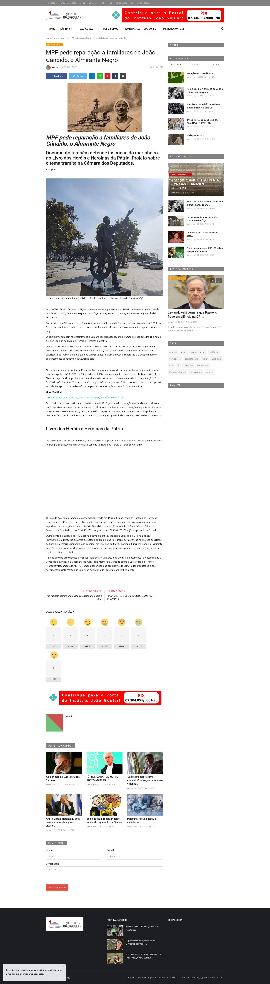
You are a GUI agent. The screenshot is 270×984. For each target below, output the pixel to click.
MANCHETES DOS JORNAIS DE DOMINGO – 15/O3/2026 (202, 121)
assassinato (196, 372)
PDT (171, 365)
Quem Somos (111, 28)
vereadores (175, 358)
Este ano (214, 64)
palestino (188, 365)
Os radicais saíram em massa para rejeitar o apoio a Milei (74, 598)
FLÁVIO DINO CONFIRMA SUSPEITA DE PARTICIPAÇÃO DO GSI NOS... (143, 956)
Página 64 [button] (66, 28)
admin (55, 67)
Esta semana (177, 64)
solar (205, 358)
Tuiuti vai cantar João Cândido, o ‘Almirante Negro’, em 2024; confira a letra (86, 397)
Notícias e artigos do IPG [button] (141, 28)
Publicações (106, 3)
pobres (209, 372)
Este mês (196, 64)
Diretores (93, 3)
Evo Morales (203, 365)
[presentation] (212, 280)
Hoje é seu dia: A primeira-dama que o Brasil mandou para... (205, 90)
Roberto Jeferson (177, 372)
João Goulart (87, 28)
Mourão (173, 352)
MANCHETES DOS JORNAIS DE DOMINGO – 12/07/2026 (131, 598)
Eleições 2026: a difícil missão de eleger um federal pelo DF (203, 106)
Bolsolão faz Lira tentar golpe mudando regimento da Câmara (104, 820)
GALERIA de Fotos (68, 3)
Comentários (56, 842)
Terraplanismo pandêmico (200, 73)
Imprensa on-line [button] (174, 28)
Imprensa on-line (61, 38)
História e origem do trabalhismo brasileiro (158, 977)
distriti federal (191, 358)
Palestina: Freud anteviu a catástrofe (141, 820)
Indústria (214, 352)
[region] (104, 481)
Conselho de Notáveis (140, 3)
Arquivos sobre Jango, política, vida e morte (201, 977)
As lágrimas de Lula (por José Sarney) (63, 778)
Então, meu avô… (195, 135)
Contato (131, 977)
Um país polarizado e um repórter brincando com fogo (203, 219)
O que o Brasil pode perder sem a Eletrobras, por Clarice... (140, 942)
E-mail (110, 850)
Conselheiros (121, 3)
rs (178, 365)
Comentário (52, 863)
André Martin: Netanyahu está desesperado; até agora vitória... (63, 822)
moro (183, 352)
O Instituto (52, 3)
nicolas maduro (198, 352)
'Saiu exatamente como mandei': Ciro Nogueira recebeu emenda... (145, 780)
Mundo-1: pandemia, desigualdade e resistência (142, 928)
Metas (82, 3)
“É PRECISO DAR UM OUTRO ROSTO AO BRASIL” (102, 778)
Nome (49, 850)
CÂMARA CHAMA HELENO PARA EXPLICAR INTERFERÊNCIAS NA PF (192, 314)
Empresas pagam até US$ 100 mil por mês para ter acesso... (205, 250)
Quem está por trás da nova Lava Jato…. (203, 234)
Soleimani (216, 358)
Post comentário (57, 887)
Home (51, 28)
